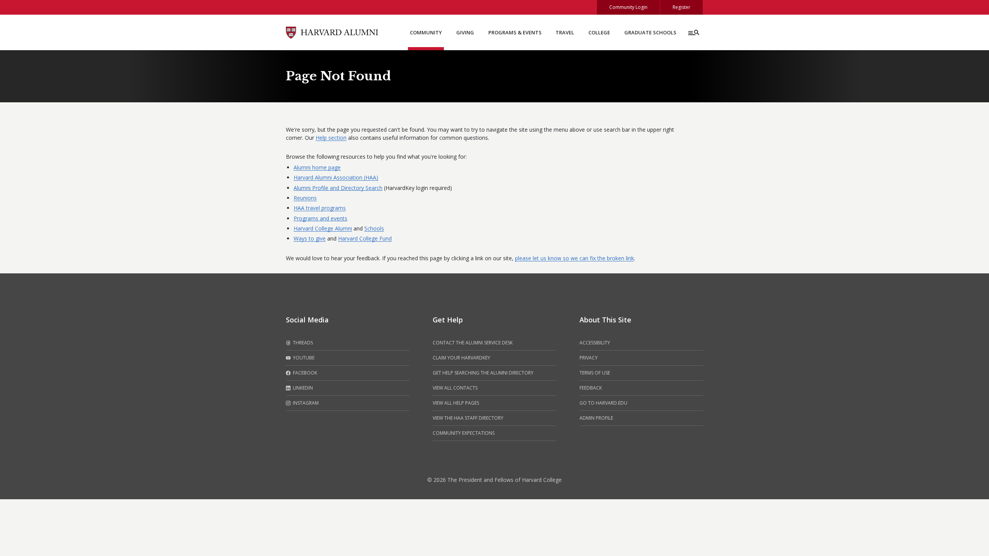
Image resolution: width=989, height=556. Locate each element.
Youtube (303, 357)
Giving (465, 32)
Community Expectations (463, 433)
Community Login (628, 7)
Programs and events (320, 218)
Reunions (305, 198)
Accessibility (594, 342)
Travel (565, 32)
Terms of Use (594, 373)
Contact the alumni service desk (473, 342)
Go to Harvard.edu (603, 403)
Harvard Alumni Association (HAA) (336, 177)
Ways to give (310, 238)
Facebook (304, 373)
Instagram (305, 403)
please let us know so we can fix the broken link (574, 258)
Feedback (590, 388)
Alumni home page (317, 167)
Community (426, 32)
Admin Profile (596, 418)
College (599, 32)
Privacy (588, 357)
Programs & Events (515, 32)
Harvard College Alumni (323, 228)
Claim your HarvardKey (461, 357)
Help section (331, 137)
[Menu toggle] (693, 32)
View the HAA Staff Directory (468, 418)
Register (681, 7)
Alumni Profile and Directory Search (338, 188)
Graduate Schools (650, 32)
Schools (374, 228)
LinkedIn (302, 388)
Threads (302, 342)
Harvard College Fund (365, 238)
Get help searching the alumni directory (483, 373)
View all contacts (455, 388)
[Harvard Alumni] (332, 32)
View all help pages (456, 403)
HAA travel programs (320, 208)
